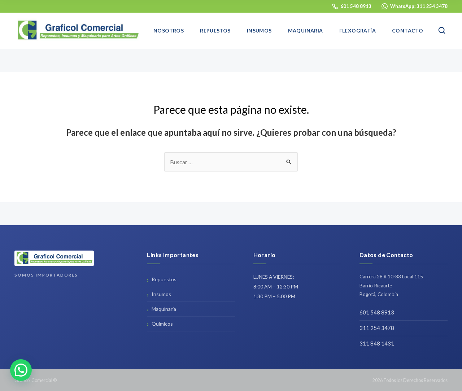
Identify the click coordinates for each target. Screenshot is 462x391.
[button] (21, 370)
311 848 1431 (376, 343)
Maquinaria (305, 30)
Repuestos (215, 30)
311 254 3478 (376, 328)
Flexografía (357, 30)
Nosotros (168, 30)
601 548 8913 (376, 312)
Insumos (259, 30)
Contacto (407, 30)
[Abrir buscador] (442, 30)
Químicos (162, 324)
